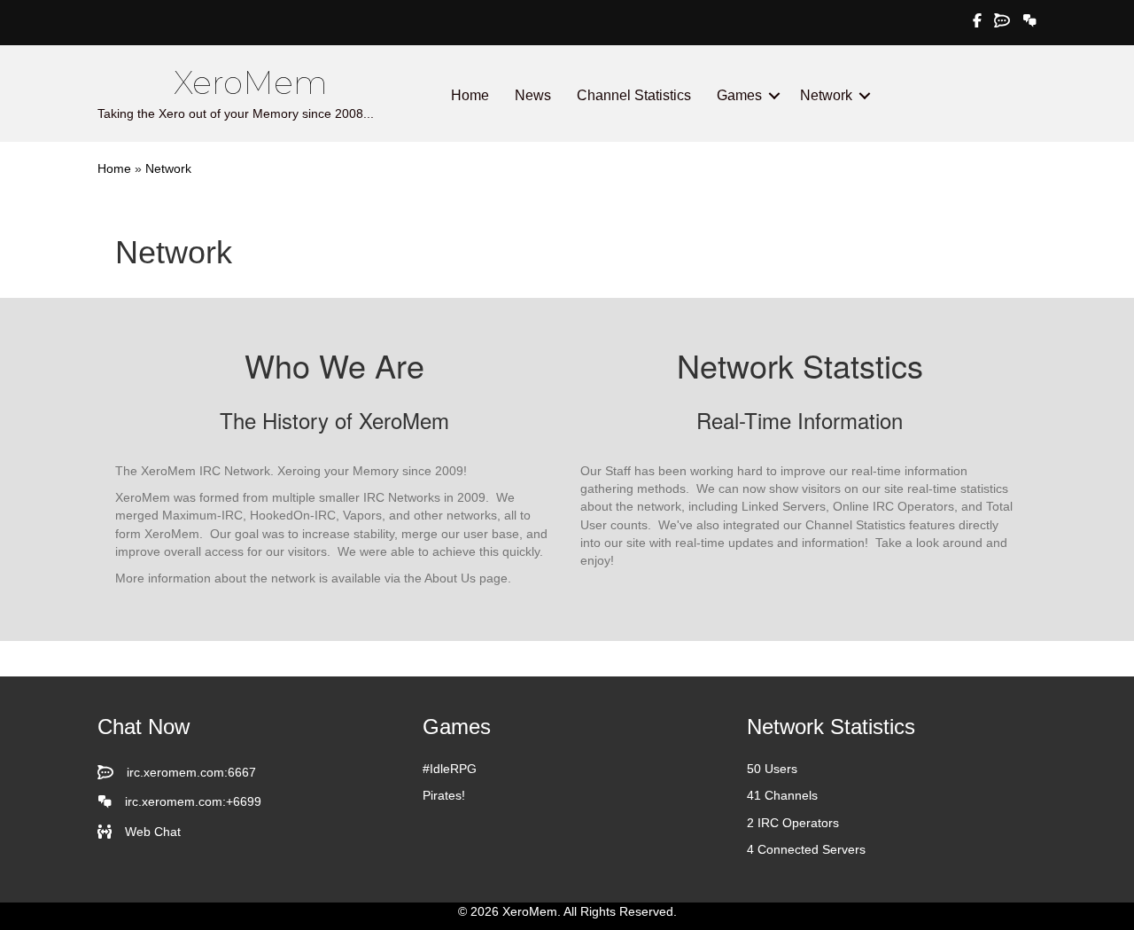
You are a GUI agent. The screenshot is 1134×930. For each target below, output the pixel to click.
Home (470, 95)
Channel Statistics (634, 95)
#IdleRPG (450, 769)
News (533, 95)
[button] (774, 95)
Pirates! (444, 795)
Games (739, 95)
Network (826, 95)
